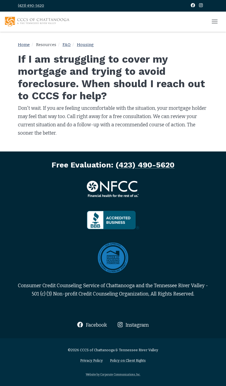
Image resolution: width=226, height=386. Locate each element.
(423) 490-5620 (31, 6)
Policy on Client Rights (128, 360)
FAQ (67, 44)
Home (24, 44)
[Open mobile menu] (214, 22)
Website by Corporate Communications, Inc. (113, 374)
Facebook (96, 325)
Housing (85, 44)
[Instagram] (201, 6)
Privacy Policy (91, 360)
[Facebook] (193, 6)
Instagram (136, 325)
